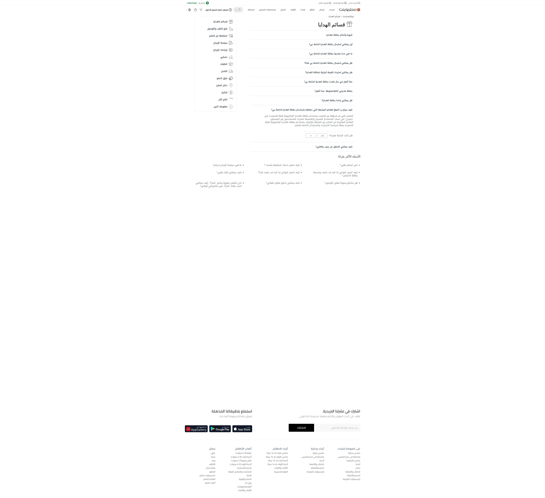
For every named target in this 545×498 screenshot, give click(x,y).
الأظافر (212, 464)
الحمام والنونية (245, 479)
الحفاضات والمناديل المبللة (239, 472)
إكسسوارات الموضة (351, 479)
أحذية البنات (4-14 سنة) (278, 460)
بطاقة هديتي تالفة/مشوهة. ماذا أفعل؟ (333, 91)
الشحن (224, 71)
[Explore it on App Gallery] (196, 428)
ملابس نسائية (354, 453)
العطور (212, 472)
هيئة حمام (210, 468)
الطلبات (223, 64)
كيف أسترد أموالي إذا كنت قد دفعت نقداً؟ (279, 172)
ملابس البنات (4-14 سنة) (277, 453)
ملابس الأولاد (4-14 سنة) (277, 457)
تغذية (249, 475)
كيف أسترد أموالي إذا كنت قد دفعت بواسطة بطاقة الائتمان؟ (335, 174)
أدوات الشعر (210, 483)
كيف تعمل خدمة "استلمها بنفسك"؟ (282, 165)
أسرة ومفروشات (244, 487)
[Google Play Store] (220, 428)
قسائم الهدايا (334, 16)
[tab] (302, 35)
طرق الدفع (222, 78)
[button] (201, 9)
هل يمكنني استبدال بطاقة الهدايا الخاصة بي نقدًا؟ (328, 63)
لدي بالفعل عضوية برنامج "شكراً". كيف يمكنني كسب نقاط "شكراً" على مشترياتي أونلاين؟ (218, 184)
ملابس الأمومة (353, 460)
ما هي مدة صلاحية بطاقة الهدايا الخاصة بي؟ (330, 54)
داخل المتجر (221, 85)
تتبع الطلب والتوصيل (217, 28)
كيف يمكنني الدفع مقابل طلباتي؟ (283, 183)
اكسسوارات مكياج (207, 475)
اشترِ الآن (222, 99)
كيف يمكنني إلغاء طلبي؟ (229, 172)
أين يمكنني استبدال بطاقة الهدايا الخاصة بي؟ (330, 44)
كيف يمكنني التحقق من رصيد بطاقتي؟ (334, 147)
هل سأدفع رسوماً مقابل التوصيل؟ (341, 183)
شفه (213, 457)
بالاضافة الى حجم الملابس (349, 457)
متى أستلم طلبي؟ (349, 165)
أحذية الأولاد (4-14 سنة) (278, 464)
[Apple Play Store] (242, 428)
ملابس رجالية (318, 453)
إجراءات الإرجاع (220, 50)
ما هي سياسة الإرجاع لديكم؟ (227, 165)
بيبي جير (248, 483)
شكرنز (224, 92)
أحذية (358, 464)
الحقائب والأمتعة (352, 472)
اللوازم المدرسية (281, 472)
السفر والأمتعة (353, 475)
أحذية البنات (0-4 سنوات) (241, 457)
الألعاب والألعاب (281, 468)
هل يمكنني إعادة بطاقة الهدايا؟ (337, 100)
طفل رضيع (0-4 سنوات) (241, 460)
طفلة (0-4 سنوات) (243, 453)
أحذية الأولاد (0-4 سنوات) (240, 464)
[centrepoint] (348, 10)
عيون (213, 453)
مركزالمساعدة (348, 16)
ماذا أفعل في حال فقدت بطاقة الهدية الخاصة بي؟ (328, 82)
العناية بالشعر (209, 479)
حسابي (223, 57)
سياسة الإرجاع (220, 43)
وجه (213, 460)
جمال (358, 468)
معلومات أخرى (220, 106)
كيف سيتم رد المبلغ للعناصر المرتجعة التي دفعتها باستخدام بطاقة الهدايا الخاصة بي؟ (311, 110)
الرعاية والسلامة (244, 468)
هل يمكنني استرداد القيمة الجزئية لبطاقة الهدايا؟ (328, 72)
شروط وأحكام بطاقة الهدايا (339, 35)
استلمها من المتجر (218, 36)
